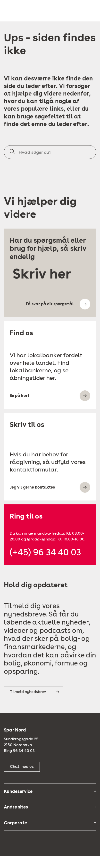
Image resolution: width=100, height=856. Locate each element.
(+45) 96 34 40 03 (45, 552)
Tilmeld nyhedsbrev (28, 691)
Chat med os (22, 766)
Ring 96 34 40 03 (19, 750)
